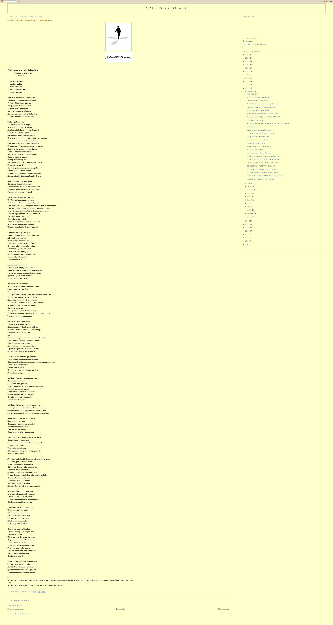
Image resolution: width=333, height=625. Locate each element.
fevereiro (250, 213)
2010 (247, 238)
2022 (247, 68)
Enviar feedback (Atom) (23, 614)
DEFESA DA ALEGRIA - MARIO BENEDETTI (263, 117)
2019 (247, 78)
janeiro (249, 217)
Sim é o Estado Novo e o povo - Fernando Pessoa (262, 172)
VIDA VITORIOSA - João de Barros (259, 146)
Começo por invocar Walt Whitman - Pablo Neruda (263, 163)
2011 (247, 234)
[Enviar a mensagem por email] (38, 592)
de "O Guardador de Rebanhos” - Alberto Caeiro (262, 114)
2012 (247, 231)
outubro (249, 186)
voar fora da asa (166, 8)
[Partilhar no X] (41, 592)
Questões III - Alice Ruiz (255, 120)
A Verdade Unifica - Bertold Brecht (258, 97)
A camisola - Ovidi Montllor (256, 143)
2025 (247, 58)
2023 (247, 65)
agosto (249, 193)
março (249, 210)
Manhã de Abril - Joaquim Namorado (259, 130)
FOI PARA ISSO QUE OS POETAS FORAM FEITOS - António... (269, 123)
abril (248, 206)
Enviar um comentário (14, 605)
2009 (247, 241)
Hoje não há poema (253, 127)
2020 (247, 75)
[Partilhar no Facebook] (43, 592)
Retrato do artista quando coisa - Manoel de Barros (263, 104)
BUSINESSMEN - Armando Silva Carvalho (261, 169)
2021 (247, 71)
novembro (250, 183)
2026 (247, 54)
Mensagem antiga (223, 609)
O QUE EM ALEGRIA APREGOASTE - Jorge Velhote (265, 176)
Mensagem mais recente (15, 609)
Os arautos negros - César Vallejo (257, 100)
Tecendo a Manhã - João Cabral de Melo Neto (261, 107)
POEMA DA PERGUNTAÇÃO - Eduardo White (263, 159)
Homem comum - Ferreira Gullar (257, 140)
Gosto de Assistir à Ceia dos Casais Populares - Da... (264, 156)
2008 (247, 244)
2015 (247, 221)
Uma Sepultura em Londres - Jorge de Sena (261, 179)
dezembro (250, 91)
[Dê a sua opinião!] (40, 592)
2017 (247, 85)
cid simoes (248, 41)
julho (249, 196)
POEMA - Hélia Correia (255, 149)
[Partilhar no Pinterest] (45, 592)
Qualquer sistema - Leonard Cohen (258, 136)
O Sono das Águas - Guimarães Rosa (259, 153)
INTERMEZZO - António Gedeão (258, 110)
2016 (247, 88)
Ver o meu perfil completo (254, 44)
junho (249, 200)
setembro (250, 190)
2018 (247, 81)
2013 (247, 227)
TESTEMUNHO (252, 94)
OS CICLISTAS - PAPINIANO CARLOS (261, 166)
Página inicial (120, 609)
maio (249, 203)
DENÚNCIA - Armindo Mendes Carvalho (260, 133)
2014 (247, 224)
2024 (247, 61)
